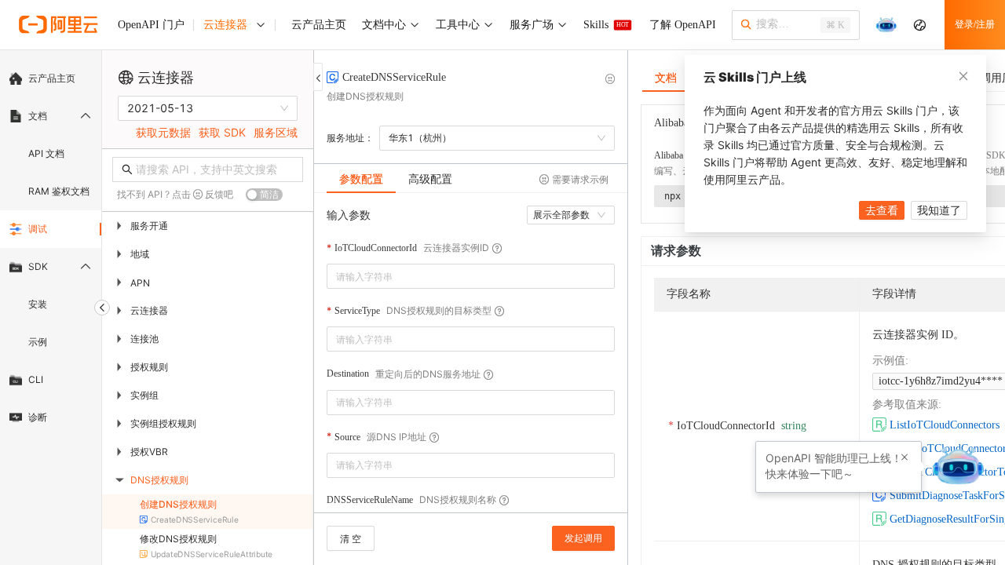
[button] (904, 457)
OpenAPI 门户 (151, 25)
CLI (35, 379)
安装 (37, 304)
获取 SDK (222, 132)
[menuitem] (50, 78)
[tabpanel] (470, 361)
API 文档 (46, 153)
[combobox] (459, 276)
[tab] (361, 179)
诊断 (37, 417)
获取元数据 (163, 132)
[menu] (50, 248)
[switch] (264, 194)
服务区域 (276, 132)
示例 (37, 342)
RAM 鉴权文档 (59, 191)
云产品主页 (51, 78)
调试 (37, 229)
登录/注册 (975, 24)
